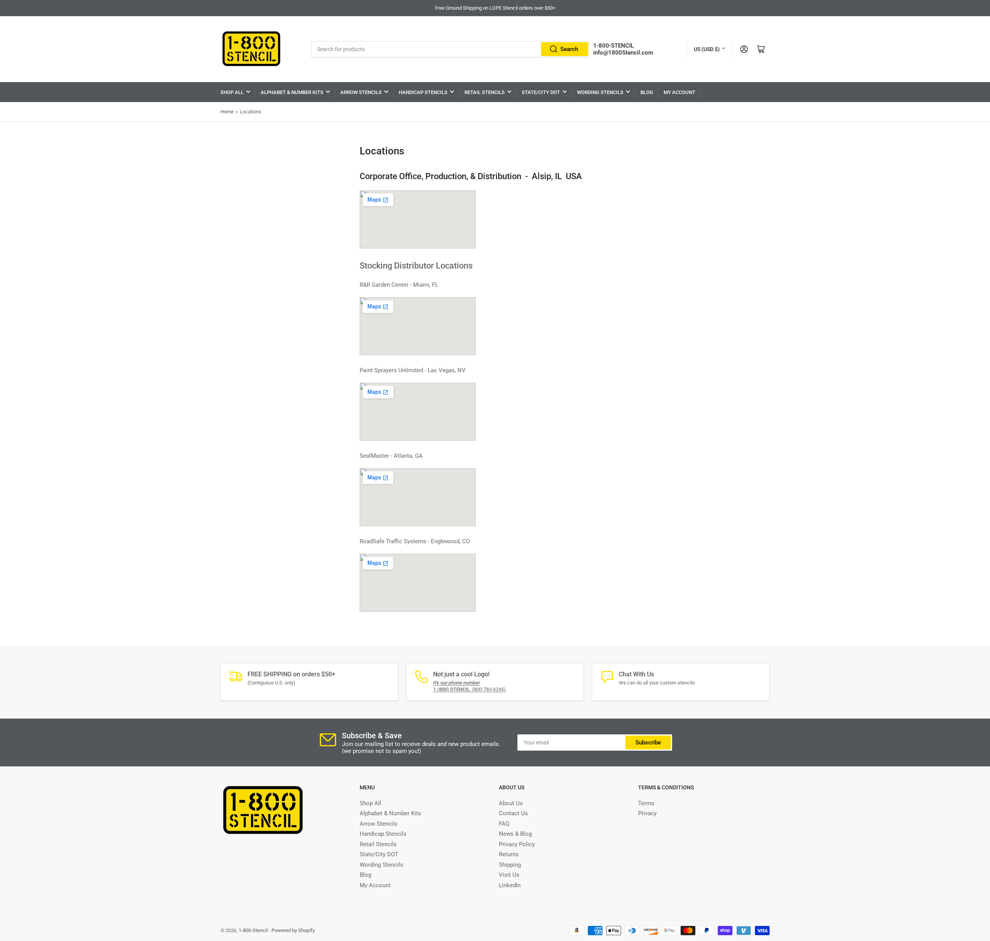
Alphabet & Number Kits (292, 92)
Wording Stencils (600, 92)
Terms (646, 803)
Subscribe (648, 742)
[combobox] (450, 49)
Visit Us (509, 874)
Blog (646, 92)
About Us (511, 803)
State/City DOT (541, 92)
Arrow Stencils (361, 92)
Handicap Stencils (423, 92)
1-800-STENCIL (613, 45)
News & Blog (515, 833)
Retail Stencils (484, 92)
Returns (509, 854)
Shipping (510, 864)
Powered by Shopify (293, 930)
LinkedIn (510, 885)
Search (569, 49)
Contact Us (513, 813)
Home (227, 112)
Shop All (232, 92)
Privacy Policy (517, 844)
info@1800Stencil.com (623, 52)
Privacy (647, 813)
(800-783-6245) (469, 689)
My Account (679, 92)
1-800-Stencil (253, 930)
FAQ (504, 823)
